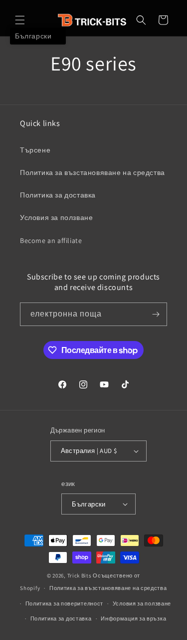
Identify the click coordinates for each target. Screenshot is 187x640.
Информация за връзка (133, 618)
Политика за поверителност (64, 603)
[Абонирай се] (156, 314)
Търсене (35, 150)
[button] (20, 20)
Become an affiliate (51, 240)
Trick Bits (79, 575)
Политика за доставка (58, 195)
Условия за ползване (56, 217)
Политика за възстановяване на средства (92, 172)
